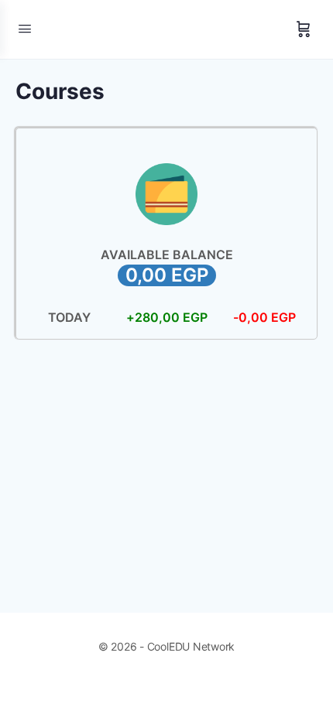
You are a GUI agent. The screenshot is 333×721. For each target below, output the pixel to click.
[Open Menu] (24, 28)
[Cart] (304, 29)
